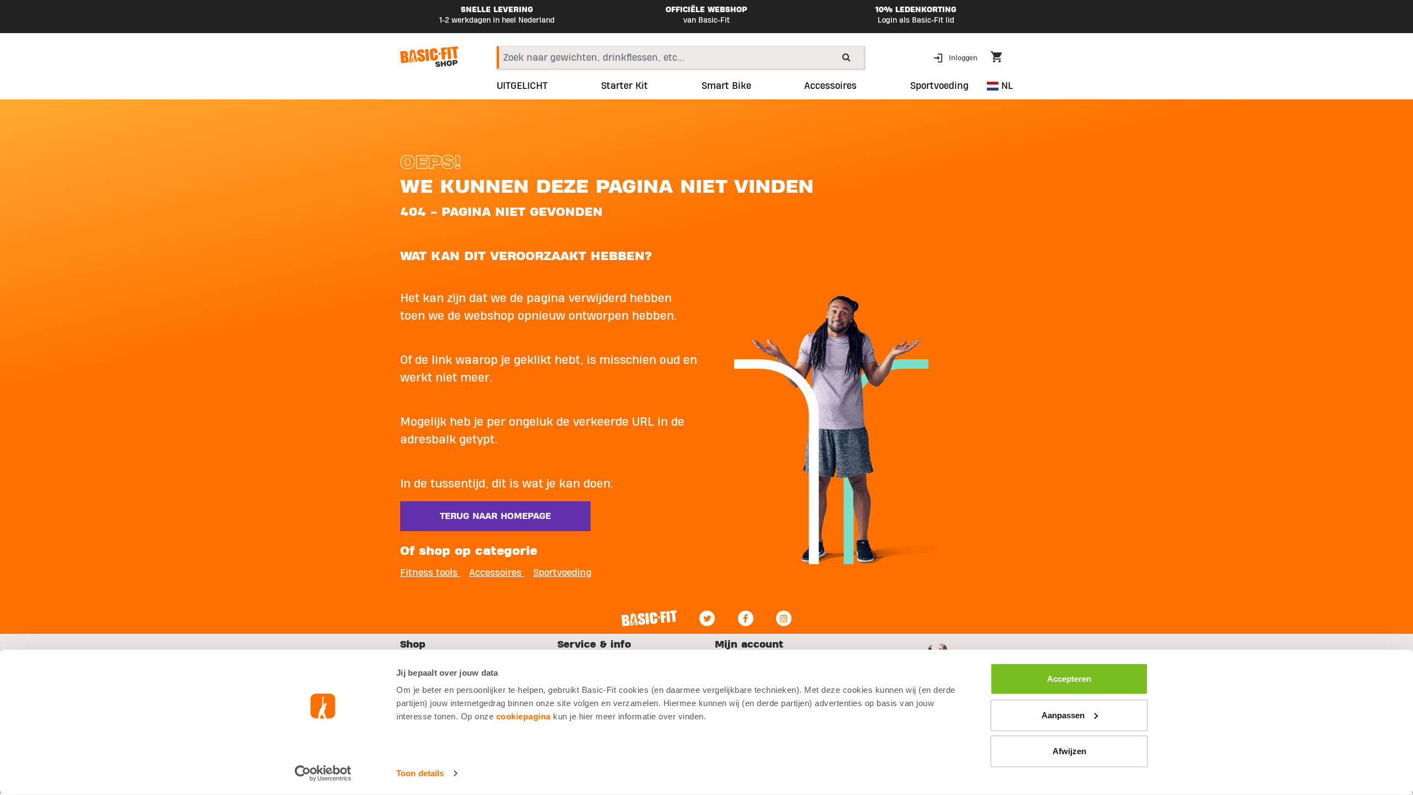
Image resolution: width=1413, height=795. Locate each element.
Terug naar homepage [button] (495, 516)
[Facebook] (745, 618)
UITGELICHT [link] (522, 86)
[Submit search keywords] (846, 56)
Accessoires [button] (830, 86)
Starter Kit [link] (624, 86)
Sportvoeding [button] (939, 86)
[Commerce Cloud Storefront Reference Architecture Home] (429, 56)
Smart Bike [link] (726, 86)
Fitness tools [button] (430, 573)
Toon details (420, 773)
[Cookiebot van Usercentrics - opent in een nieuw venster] (323, 773)
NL (1005, 86)
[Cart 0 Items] (1002, 58)
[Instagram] (784, 618)
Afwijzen (1069, 751)
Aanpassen (1063, 714)
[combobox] (680, 57)
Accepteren (1069, 678)
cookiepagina (523, 716)
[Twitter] (707, 618)
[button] (956, 57)
